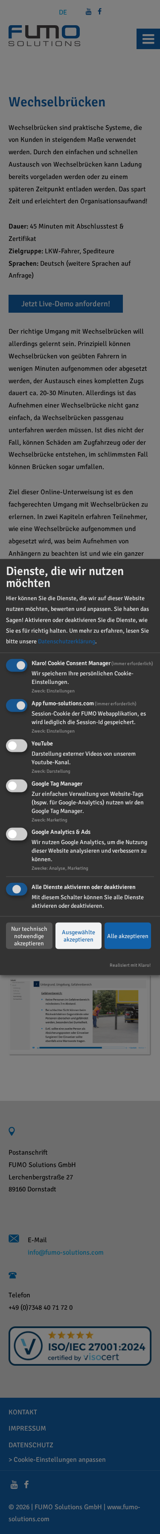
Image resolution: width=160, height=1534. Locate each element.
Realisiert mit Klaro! (130, 965)
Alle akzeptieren (127, 935)
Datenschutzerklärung (66, 641)
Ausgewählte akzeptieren (78, 936)
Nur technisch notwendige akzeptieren (29, 936)
